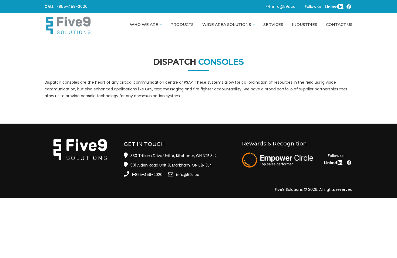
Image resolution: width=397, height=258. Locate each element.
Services (273, 24)
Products (182, 24)
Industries (304, 24)
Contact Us (339, 24)
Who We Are (144, 24)
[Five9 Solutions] (80, 25)
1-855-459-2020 (147, 174)
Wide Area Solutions (226, 24)
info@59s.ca (283, 6)
